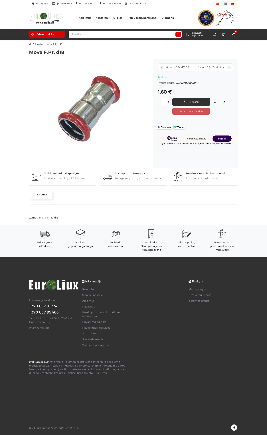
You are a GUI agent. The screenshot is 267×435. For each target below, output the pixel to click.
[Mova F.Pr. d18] (89, 109)
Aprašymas (41, 194)
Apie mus (85, 17)
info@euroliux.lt (137, 3)
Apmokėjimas (63, 3)
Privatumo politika (94, 321)
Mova (42, 217)
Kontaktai (102, 17)
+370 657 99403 (111, 3)
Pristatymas (41, 3)
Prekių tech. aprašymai (142, 17)
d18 (56, 217)
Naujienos (88, 306)
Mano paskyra (197, 289)
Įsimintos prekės (199, 300)
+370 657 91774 (87, 3)
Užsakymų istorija (200, 295)
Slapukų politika (92, 295)
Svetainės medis (92, 339)
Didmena (167, 17)
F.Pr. (50, 217)
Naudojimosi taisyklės (96, 327)
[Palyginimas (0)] (214, 34)
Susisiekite (89, 333)
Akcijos (117, 17)
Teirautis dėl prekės (191, 111)
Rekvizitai (88, 289)
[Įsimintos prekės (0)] (223, 34)
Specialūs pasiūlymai (95, 345)
